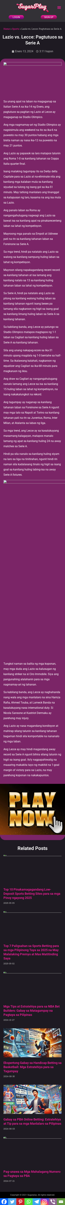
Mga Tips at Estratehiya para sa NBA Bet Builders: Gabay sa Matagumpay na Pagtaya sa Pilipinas (31, 1011)
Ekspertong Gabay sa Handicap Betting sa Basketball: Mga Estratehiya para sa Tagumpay (32, 1067)
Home (6, 28)
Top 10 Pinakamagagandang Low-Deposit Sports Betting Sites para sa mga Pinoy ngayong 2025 (31, 894)
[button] (59, 7)
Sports (15, 28)
